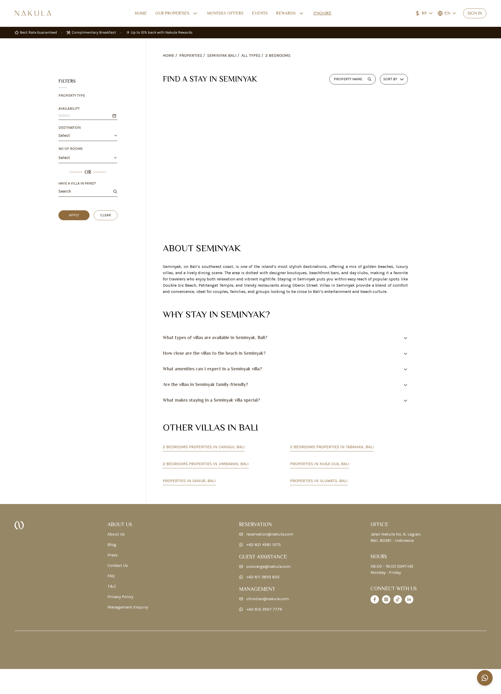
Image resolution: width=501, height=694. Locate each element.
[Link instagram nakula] (386, 599)
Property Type (71, 95)
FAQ (111, 575)
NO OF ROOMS (70, 148)
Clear (105, 215)
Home (141, 13)
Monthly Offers (225, 13)
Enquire (322, 13)
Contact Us (118, 565)
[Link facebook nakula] (375, 599)
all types (250, 55)
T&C (112, 586)
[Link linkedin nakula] (409, 599)
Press (113, 554)
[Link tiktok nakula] (397, 599)
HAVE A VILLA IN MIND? (77, 183)
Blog (112, 544)
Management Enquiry (128, 607)
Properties (190, 55)
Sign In (475, 13)
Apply (74, 215)
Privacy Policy (120, 596)
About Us (116, 534)
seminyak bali (221, 55)
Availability (69, 108)
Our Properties (172, 13)
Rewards (286, 13)
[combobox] (84, 135)
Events (260, 13)
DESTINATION (69, 127)
